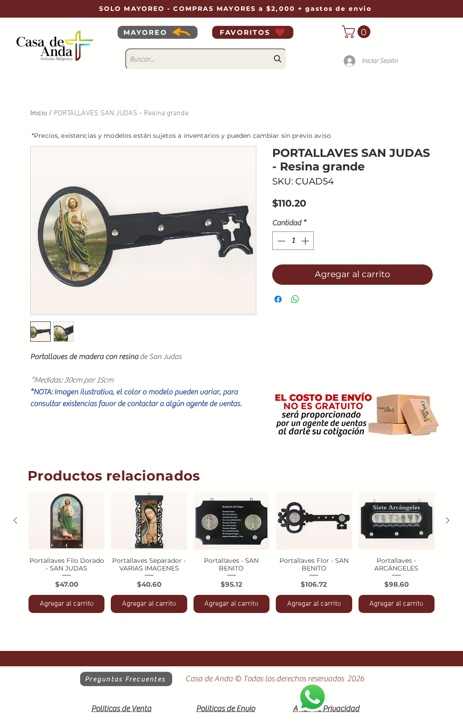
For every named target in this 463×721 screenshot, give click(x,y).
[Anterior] (15, 520)
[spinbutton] (293, 241)
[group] (231, 552)
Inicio (38, 113)
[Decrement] (280, 241)
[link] (357, 31)
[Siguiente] (447, 520)
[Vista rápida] (66, 520)
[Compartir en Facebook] (278, 299)
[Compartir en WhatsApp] (295, 299)
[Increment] (306, 241)
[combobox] (206, 59)
